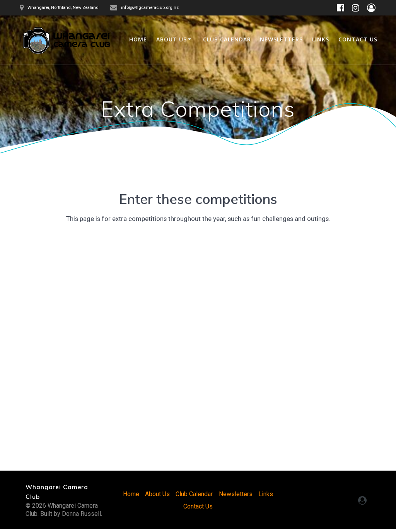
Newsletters (281, 39)
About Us (171, 39)
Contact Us (357, 39)
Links (320, 39)
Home (138, 39)
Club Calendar (227, 39)
